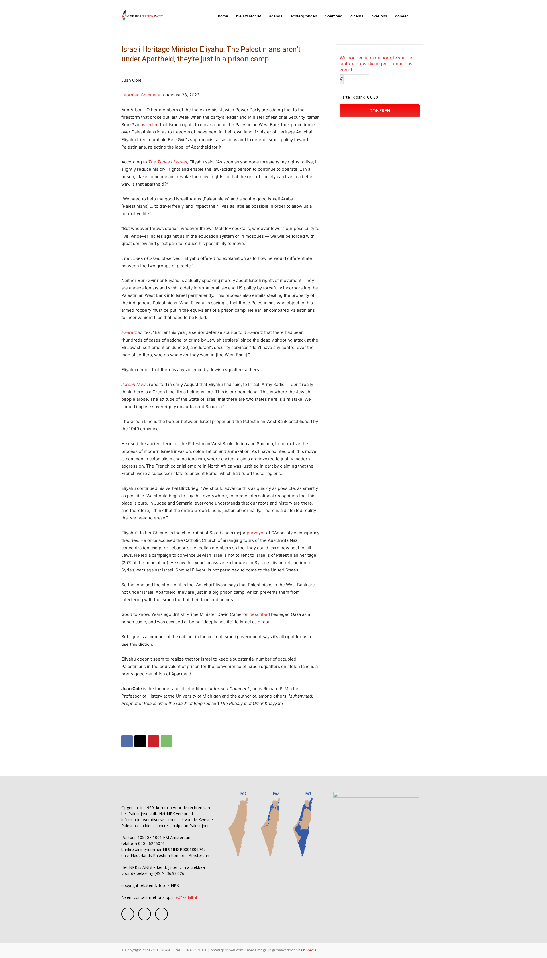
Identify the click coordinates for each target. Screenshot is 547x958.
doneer (401, 16)
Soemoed (333, 16)
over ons (379, 16)
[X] (140, 741)
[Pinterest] (153, 741)
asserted (150, 124)
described (260, 614)
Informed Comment (140, 95)
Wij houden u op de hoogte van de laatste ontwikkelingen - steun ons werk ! (376, 64)
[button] (419, 16)
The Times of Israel (167, 162)
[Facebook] (127, 741)
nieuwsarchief (248, 16)
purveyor (256, 532)
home (223, 16)
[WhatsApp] (166, 741)
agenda (276, 16)
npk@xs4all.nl (184, 897)
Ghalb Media (306, 950)
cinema (357, 16)
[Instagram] (144, 914)
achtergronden (304, 16)
